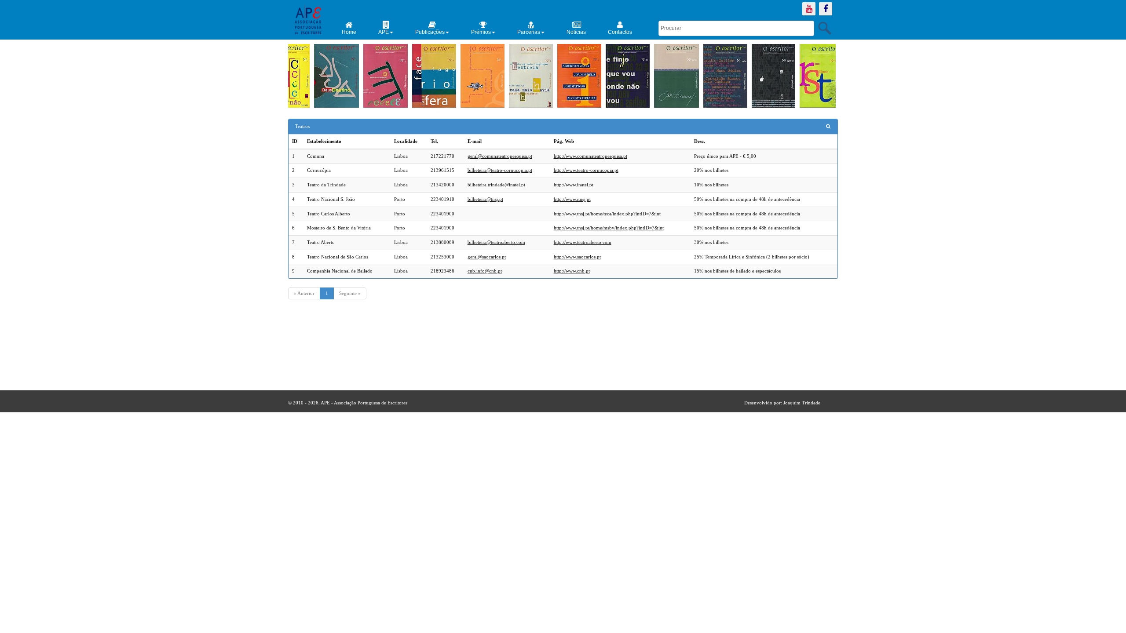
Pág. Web (564, 141)
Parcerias (528, 32)
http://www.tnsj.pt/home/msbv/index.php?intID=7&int (609, 227)
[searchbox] (736, 28)
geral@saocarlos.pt (487, 256)
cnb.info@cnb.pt (485, 270)
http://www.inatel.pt (573, 184)
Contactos (620, 32)
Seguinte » (350, 293)
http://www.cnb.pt (572, 270)
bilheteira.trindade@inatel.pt (496, 184)
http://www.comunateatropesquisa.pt (590, 156)
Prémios (481, 32)
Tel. (434, 141)
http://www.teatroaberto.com (582, 242)
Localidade (405, 141)
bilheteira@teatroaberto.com (496, 242)
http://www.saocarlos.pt (577, 256)
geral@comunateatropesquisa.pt (500, 156)
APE (383, 32)
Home (349, 32)
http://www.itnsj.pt (572, 199)
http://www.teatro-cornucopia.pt (586, 170)
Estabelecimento (324, 141)
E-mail (475, 141)
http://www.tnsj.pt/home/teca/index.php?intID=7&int (607, 213)
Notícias (576, 32)
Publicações (430, 32)
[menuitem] (349, 28)
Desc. (699, 141)
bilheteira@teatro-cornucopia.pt (500, 170)
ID (294, 141)
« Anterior (304, 293)
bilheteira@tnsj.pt (485, 199)
